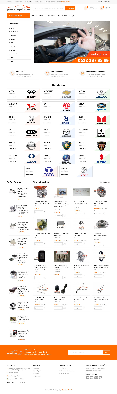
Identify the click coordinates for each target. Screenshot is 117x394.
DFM (12, 43)
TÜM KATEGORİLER (16, 16)
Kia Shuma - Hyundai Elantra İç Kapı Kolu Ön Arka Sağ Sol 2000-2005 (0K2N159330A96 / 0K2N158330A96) (23, 258)
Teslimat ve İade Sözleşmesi (67, 371)
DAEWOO (13, 35)
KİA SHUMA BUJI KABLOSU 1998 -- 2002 (81, 234)
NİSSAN (12, 143)
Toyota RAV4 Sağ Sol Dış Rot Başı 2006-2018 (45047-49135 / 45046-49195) (23, 318)
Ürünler (41, 15)
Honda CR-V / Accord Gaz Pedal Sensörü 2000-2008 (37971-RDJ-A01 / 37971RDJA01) (23, 274)
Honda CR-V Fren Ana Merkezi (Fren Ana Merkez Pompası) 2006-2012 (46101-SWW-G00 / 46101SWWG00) (23, 192)
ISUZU (13, 57)
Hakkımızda (36, 368)
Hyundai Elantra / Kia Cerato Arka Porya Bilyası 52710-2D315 (100, 235)
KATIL (106, 352)
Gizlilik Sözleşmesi (64, 373)
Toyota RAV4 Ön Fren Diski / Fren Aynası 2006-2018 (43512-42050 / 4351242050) (23, 305)
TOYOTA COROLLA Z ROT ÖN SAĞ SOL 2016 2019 (81, 298)
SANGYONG (13, 156)
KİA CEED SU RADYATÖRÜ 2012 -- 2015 (61, 234)
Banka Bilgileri (18, 1)
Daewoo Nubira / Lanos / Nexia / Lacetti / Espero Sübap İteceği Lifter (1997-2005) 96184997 (61, 204)
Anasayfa (34, 15)
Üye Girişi (99, 1)
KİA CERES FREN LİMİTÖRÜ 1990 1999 (42, 234)
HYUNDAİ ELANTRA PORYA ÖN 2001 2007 (81, 266)
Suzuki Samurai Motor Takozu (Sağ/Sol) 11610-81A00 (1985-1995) (41, 267)
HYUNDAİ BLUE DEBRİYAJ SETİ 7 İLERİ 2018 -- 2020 (101, 202)
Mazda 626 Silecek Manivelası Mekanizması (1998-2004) (80, 203)
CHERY (13, 28)
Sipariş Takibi (39, 1)
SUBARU (47, 156)
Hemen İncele (12, 97)
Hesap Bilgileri (37, 371)
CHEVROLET (14, 32)
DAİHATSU (14, 39)
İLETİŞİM (71, 15)
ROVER (81, 143)
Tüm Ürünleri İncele (105, 182)
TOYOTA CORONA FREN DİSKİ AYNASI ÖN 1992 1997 (42, 202)
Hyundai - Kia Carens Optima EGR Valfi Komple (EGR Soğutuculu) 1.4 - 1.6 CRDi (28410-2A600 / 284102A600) (23, 209)
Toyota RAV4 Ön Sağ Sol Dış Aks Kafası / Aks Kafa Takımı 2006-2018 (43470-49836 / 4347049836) (23, 333)
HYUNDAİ (14, 54)
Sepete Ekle (39, 212)
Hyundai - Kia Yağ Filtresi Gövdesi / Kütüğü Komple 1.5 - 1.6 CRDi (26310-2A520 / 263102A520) (23, 290)
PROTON (47, 143)
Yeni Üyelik (107, 1)
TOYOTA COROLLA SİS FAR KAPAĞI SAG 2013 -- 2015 (101, 266)
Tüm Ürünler (62, 368)
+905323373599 (13, 373)
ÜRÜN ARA (70, 8)
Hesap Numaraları (62, 15)
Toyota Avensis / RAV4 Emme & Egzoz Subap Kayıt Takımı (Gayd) (61, 267)
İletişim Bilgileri (37, 376)
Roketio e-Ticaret (67, 390)
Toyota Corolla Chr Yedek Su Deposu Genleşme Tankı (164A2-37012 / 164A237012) (22, 242)
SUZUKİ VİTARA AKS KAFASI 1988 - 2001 (60, 298)
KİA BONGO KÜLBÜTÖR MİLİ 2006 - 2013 (40, 298)
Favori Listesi (92, 8)
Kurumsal (9, 1)
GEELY (13, 46)
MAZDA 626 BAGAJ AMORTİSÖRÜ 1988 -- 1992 (101, 298)
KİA (12, 61)
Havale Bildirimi (29, 1)
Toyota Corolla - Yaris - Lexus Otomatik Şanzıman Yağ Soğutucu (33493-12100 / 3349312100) (23, 226)
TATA (28, 169)
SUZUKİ (81, 156)
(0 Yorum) (37, 206)
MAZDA (46, 130)
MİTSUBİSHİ (83, 130)
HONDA (13, 50)
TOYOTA (64, 169)
